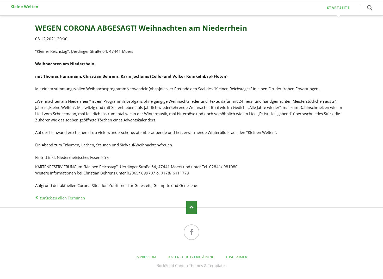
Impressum (146, 257)
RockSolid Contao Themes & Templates (191, 265)
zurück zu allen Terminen (62, 197)
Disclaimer (236, 257)
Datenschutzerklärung (191, 257)
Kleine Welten (24, 6)
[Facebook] (191, 232)
